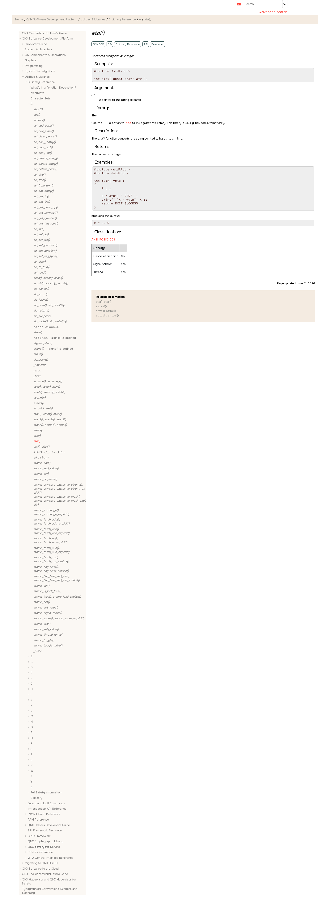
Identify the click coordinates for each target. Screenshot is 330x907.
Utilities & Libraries (93, 19)
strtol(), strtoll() (106, 311)
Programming (34, 66)
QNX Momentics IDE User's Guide (44, 33)
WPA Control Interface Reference (50, 858)
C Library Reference (122, 19)
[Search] (284, 4)
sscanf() (101, 306)
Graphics (30, 60)
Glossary (36, 798)
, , (48, 278)
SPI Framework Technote (45, 831)
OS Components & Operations (45, 55)
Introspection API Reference (47, 809)
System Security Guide (40, 71)
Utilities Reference (40, 852)
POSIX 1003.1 (108, 239)
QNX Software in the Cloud (40, 869)
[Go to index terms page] (238, 5)
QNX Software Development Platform (51, 19)
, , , (59, 495)
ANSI (94, 239)
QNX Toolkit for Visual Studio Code (45, 874)
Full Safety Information (46, 792)
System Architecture (38, 50)
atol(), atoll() (103, 302)
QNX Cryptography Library (45, 841)
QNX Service (44, 847)
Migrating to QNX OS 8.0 (41, 863)
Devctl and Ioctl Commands (46, 803)
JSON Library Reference (44, 814)
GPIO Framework (39, 836)
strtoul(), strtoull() (107, 315)
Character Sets (41, 98)
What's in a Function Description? (53, 88)
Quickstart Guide (36, 44)
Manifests (37, 93)
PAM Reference (38, 820)
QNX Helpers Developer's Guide (49, 825)
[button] (20, 33)
